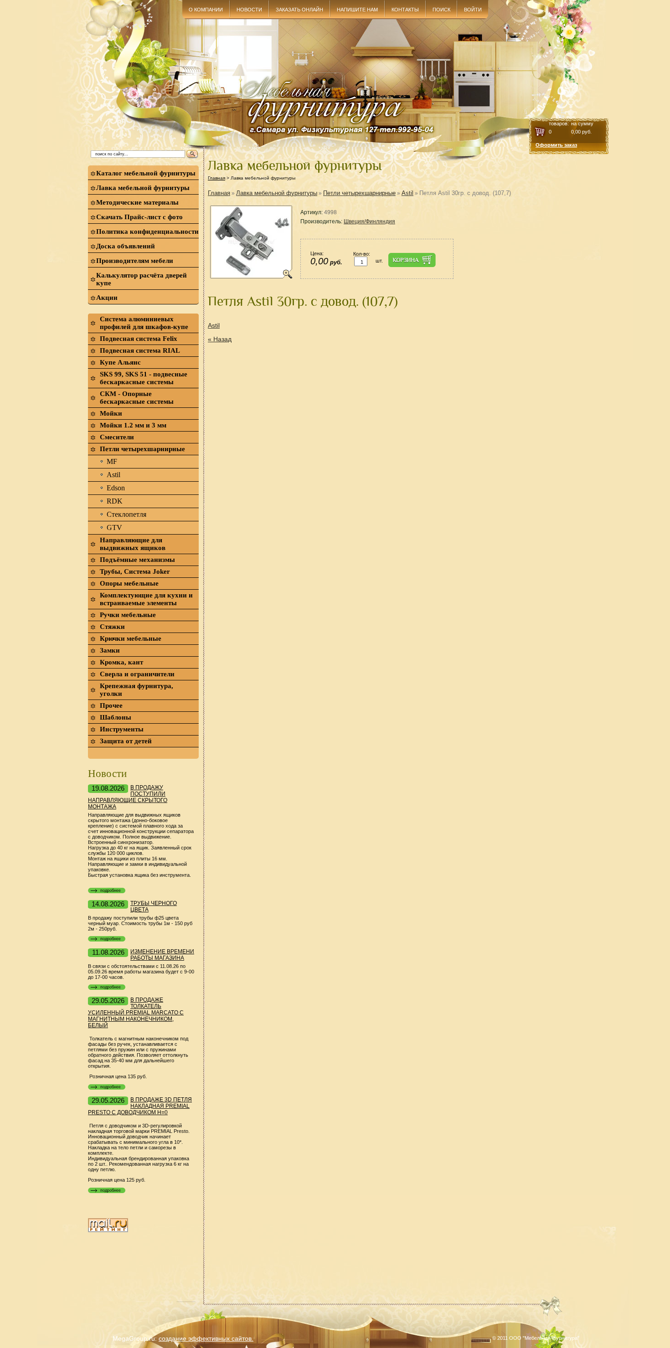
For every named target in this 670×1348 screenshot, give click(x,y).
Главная (216, 177)
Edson (116, 488)
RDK (115, 501)
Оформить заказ (556, 145)
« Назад (220, 339)
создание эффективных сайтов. (206, 1338)
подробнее (110, 890)
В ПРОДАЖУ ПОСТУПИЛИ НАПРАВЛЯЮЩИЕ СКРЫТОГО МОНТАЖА (127, 797)
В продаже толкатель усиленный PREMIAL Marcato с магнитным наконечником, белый (136, 1013)
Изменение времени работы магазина (162, 954)
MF (112, 461)
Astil (113, 474)
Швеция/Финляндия (369, 221)
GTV (114, 527)
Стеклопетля (126, 514)
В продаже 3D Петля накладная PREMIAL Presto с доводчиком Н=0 (140, 1106)
